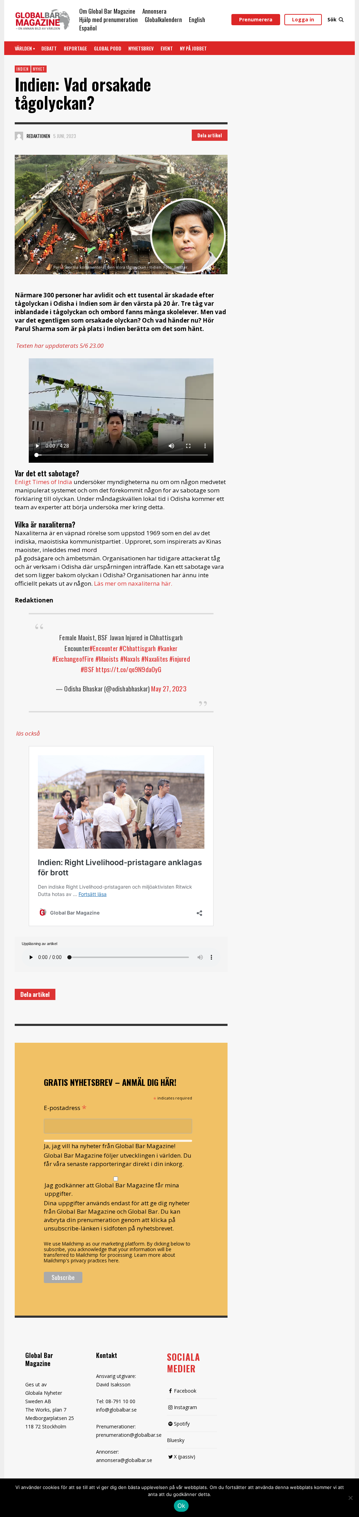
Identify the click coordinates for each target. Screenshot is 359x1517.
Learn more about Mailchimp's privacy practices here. (109, 1257)
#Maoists (107, 658)
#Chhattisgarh (137, 648)
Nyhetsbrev (141, 48)
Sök (332, 19)
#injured (179, 658)
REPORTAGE (75, 48)
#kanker (167, 648)
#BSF (87, 669)
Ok (181, 1505)
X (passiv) (184, 1456)
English (197, 19)
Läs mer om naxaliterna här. (133, 583)
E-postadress (65, 1107)
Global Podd (107, 48)
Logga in (303, 19)
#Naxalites (154, 658)
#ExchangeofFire (73, 658)
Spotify (182, 1423)
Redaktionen (38, 135)
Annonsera (154, 11)
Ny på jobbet (193, 48)
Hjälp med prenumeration (108, 19)
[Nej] (350, 1498)
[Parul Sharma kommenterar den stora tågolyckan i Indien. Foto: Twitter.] (121, 214)
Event (167, 48)
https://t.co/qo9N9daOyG (128, 669)
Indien (22, 69)
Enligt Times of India (43, 482)
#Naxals (130, 658)
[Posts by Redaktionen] (19, 136)
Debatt (49, 48)
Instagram (185, 1407)
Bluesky (175, 1440)
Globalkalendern (163, 19)
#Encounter (103, 648)
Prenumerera (255, 19)
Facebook (185, 1390)
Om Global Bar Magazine (107, 11)
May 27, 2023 (168, 688)
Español (88, 27)
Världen (23, 48)
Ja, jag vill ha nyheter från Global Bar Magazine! (109, 1146)
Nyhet (39, 69)
